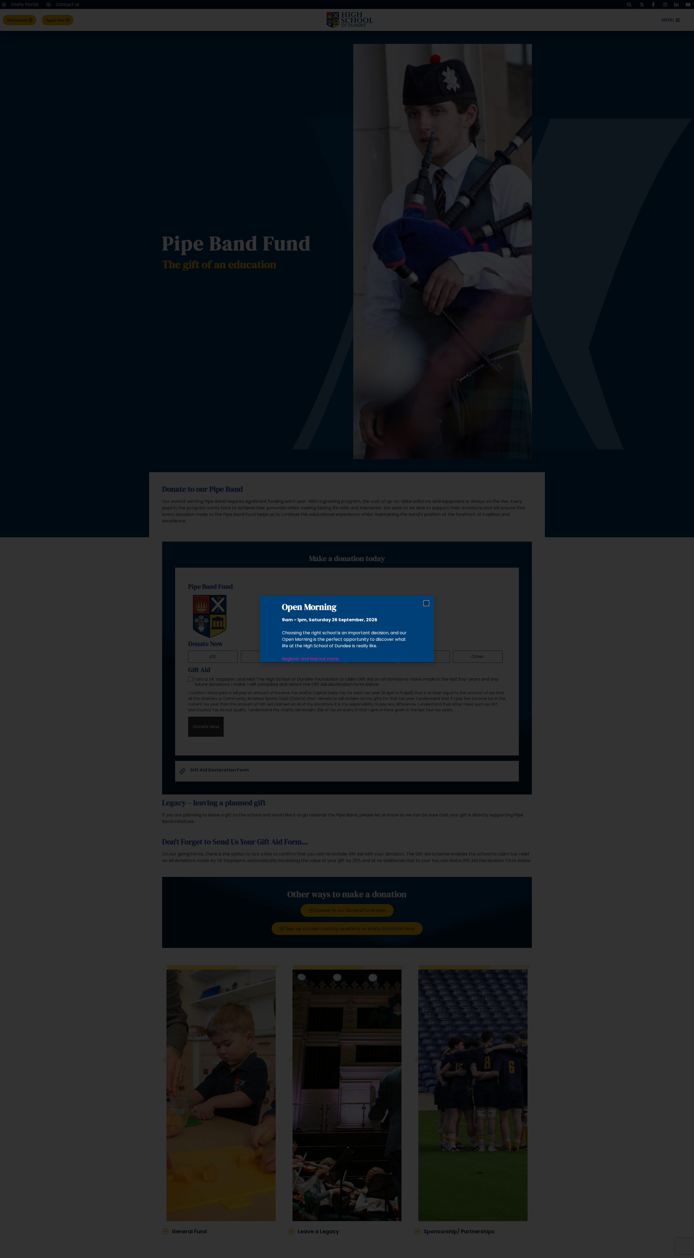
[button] (426, 603)
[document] (347, 629)
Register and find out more (310, 659)
